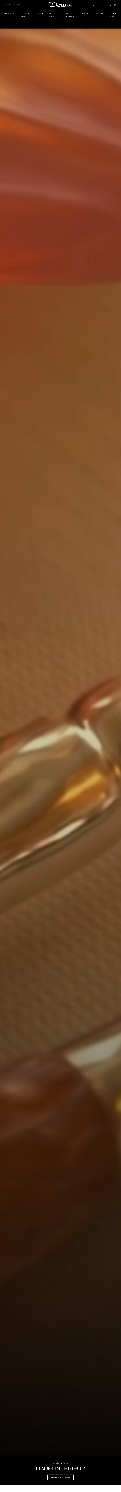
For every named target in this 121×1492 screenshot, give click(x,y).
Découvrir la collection (60, 1477)
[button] (115, 5)
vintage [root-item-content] (85, 14)
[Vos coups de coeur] (99, 5)
